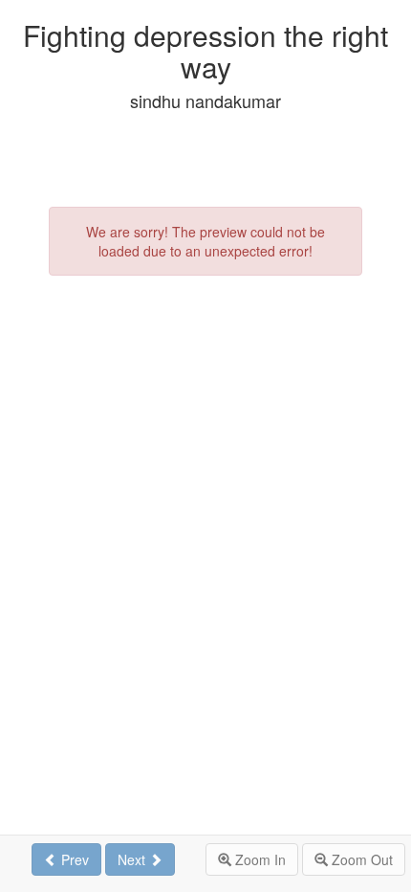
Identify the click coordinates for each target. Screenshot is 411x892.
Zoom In (258, 859)
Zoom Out (360, 859)
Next (133, 859)
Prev (73, 859)
